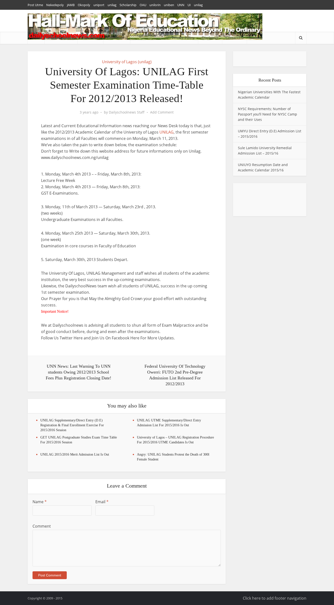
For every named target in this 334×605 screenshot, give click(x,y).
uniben (169, 5)
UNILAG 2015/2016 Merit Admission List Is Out (74, 454)
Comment (42, 526)
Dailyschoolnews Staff (127, 112)
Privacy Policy (183, 38)
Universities (90, 38)
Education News (61, 38)
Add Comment (162, 112)
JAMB (71, 5)
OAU (143, 5)
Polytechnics (116, 38)
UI (189, 5)
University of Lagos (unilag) (127, 61)
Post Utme (35, 5)
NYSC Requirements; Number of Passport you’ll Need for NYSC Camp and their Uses (267, 114)
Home (36, 38)
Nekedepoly (55, 5)
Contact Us (234, 38)
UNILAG (166, 132)
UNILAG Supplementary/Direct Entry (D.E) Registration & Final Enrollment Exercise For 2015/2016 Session (72, 425)
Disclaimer (210, 38)
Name (40, 501)
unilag (112, 5)
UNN (180, 5)
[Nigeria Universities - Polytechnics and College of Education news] (145, 26)
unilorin (155, 5)
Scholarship (128, 5)
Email (102, 501)
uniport (98, 5)
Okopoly (84, 5)
